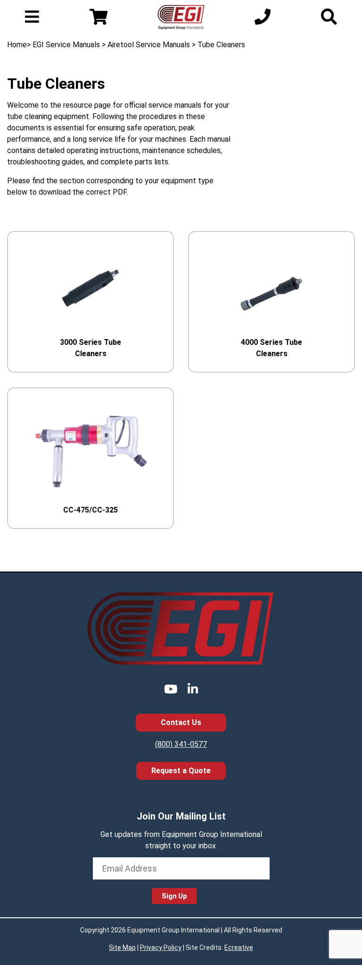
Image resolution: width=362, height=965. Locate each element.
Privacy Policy (160, 947)
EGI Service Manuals (66, 44)
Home (17, 44)
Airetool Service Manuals (148, 44)
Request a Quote (181, 770)
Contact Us (181, 722)
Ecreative (238, 947)
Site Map (122, 947)
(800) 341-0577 (181, 744)
